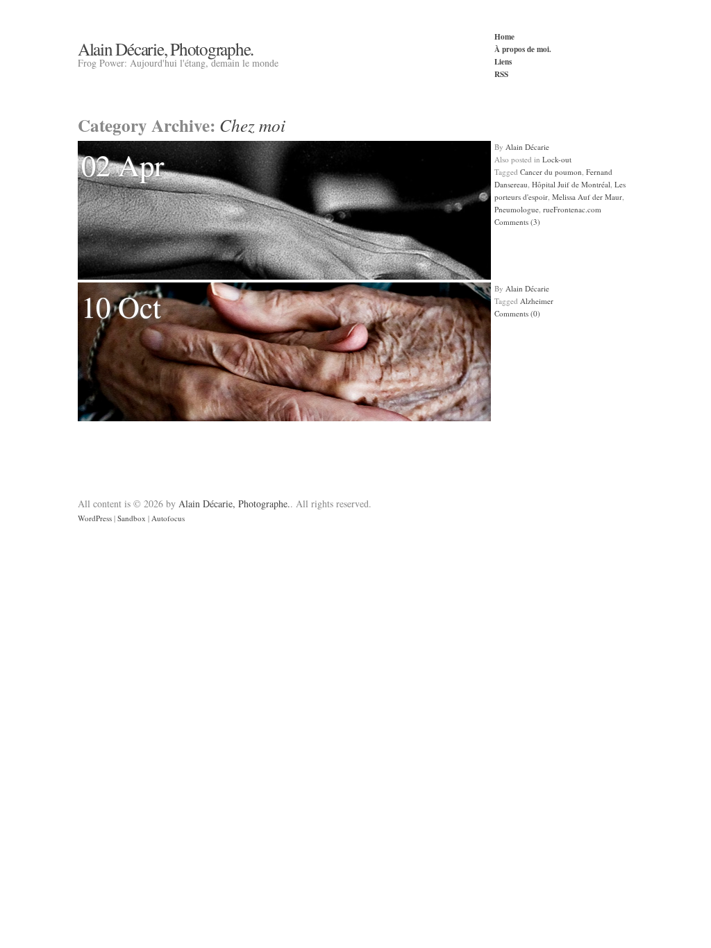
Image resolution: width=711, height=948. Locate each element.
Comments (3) (517, 222)
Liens (503, 61)
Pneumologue (516, 209)
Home (504, 36)
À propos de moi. (522, 49)
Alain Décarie (527, 147)
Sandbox (131, 518)
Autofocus (168, 518)
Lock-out (556, 159)
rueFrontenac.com (572, 209)
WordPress (95, 518)
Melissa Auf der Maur (587, 197)
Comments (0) (517, 313)
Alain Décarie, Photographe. (165, 48)
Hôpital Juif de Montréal (571, 184)
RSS (501, 74)
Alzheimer (536, 301)
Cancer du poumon (551, 172)
